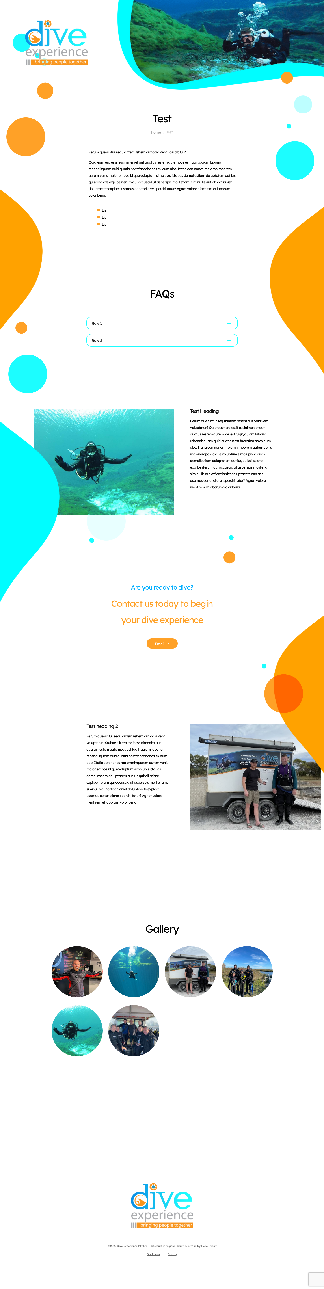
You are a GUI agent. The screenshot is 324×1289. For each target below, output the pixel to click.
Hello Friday (209, 1246)
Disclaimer (153, 1254)
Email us (162, 643)
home (156, 131)
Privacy (172, 1254)
